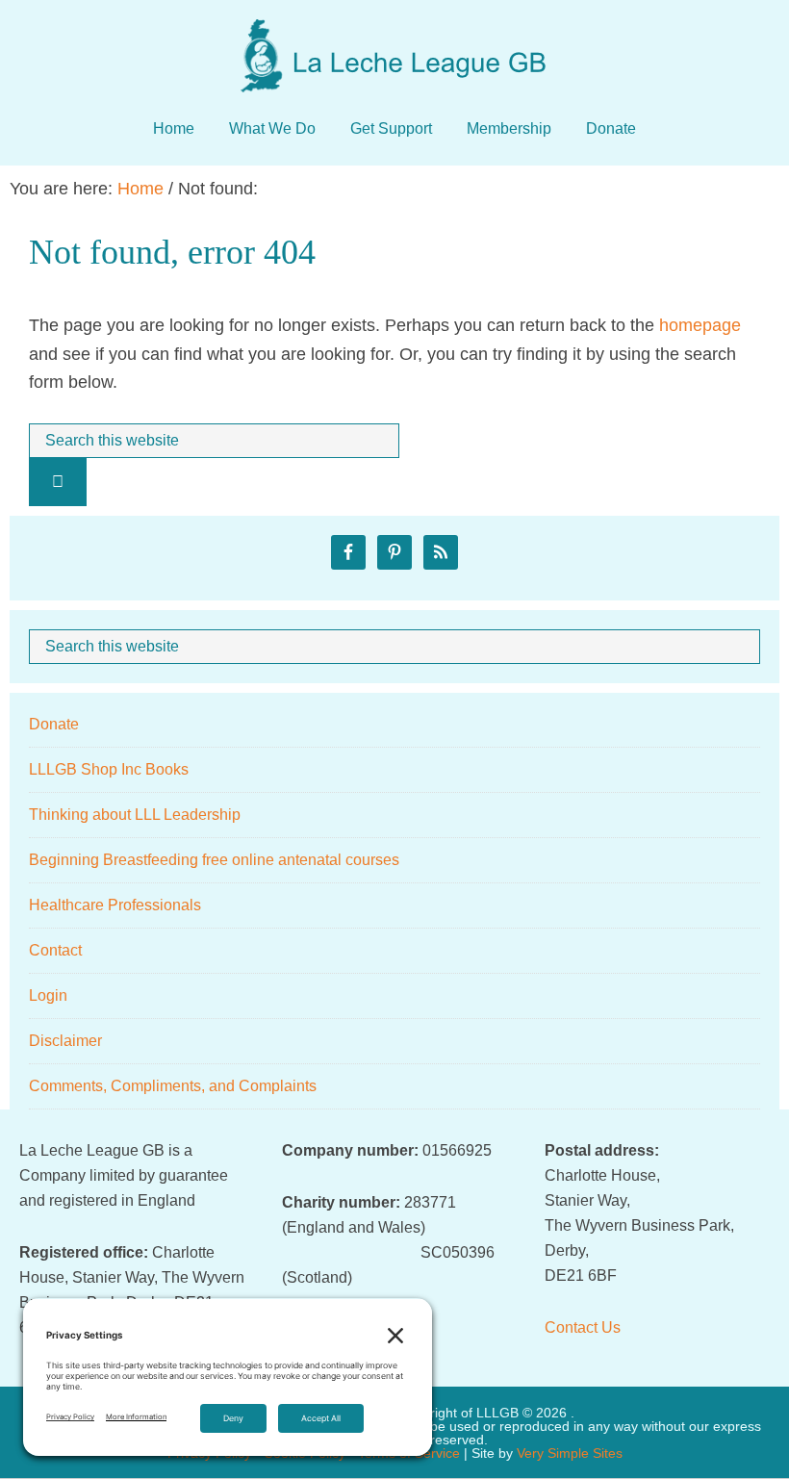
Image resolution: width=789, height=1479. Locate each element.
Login (48, 995)
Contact (55, 950)
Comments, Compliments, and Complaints (173, 1086)
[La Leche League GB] (394, 37)
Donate (54, 724)
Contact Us (583, 1327)
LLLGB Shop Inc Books (109, 769)
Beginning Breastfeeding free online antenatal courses (214, 860)
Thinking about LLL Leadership (135, 814)
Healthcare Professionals (115, 905)
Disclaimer (65, 1041)
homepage (700, 325)
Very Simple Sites (570, 1453)
